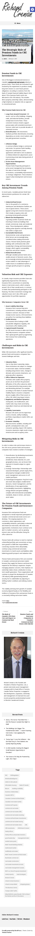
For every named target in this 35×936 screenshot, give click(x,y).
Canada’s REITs (9, 795)
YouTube (13, 919)
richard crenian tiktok (11, 884)
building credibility (17, 788)
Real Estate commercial (11, 858)
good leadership (10, 838)
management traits (23, 838)
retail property (9, 874)
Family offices (9, 831)
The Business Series (11, 887)
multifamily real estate (11, 851)
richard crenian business (12, 881)
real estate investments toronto (14, 864)
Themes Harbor (7, 932)
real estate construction (12, 861)
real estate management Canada (14, 868)
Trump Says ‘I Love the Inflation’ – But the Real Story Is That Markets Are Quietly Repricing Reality (18, 741)
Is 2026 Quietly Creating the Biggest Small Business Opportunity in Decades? (17, 750)
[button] (32, 9)
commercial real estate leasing (14, 821)
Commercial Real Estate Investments (15, 818)
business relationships (11, 792)
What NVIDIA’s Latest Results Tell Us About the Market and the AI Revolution (17, 895)
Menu (18, 23)
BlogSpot (27, 919)
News (7, 600)
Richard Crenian (9, 878)
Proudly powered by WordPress (11, 930)
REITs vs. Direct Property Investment (15, 871)
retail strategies (21, 874)
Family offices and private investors (15, 835)
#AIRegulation (14, 775)
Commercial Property (11, 805)
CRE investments (10, 828)
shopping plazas (25, 884)
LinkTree (5, 919)
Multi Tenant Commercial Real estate (15, 854)
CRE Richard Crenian (23, 828)
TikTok (19, 919)
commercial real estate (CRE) (13, 811)
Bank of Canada (24, 785)
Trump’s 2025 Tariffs (11, 891)
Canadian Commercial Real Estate (14, 798)
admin (5, 58)
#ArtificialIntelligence (11, 778)
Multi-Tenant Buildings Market (13, 844)
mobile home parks (10, 841)
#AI (6, 775)
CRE (26, 825)
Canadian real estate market (13, 802)
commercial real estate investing (14, 815)
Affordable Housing (10, 785)
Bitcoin (7, 788)
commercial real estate (16, 82)
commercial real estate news (13, 825)
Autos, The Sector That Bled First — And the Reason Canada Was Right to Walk (18, 722)
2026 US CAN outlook (11, 782)
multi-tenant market (10, 848)
